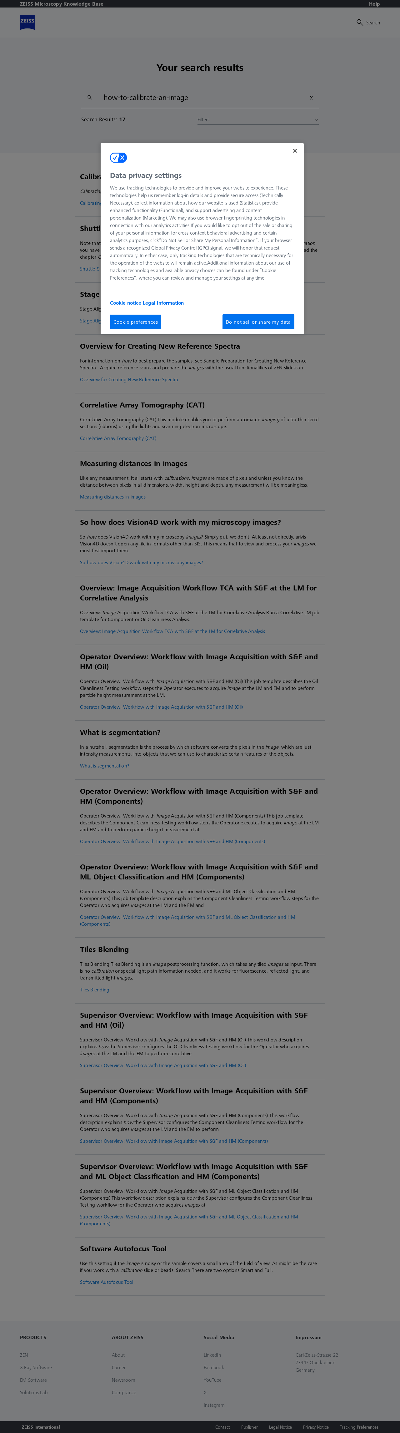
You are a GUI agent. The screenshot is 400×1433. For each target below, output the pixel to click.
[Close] (295, 151)
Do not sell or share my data (258, 321)
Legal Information (163, 302)
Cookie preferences (135, 321)
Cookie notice (126, 302)
